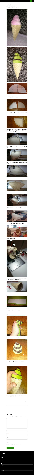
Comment (8, 418)
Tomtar (2, 465)
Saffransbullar (9, 410)
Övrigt (2, 460)
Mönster (8, 4)
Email (8, 433)
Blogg (2, 455)
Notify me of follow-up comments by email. (13, 444)
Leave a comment (16, 7)
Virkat (2, 466)
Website (8, 437)
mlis (2, 1)
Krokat (2, 457)
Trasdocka (9, 407)
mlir (12, 7)
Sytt (10, 4)
